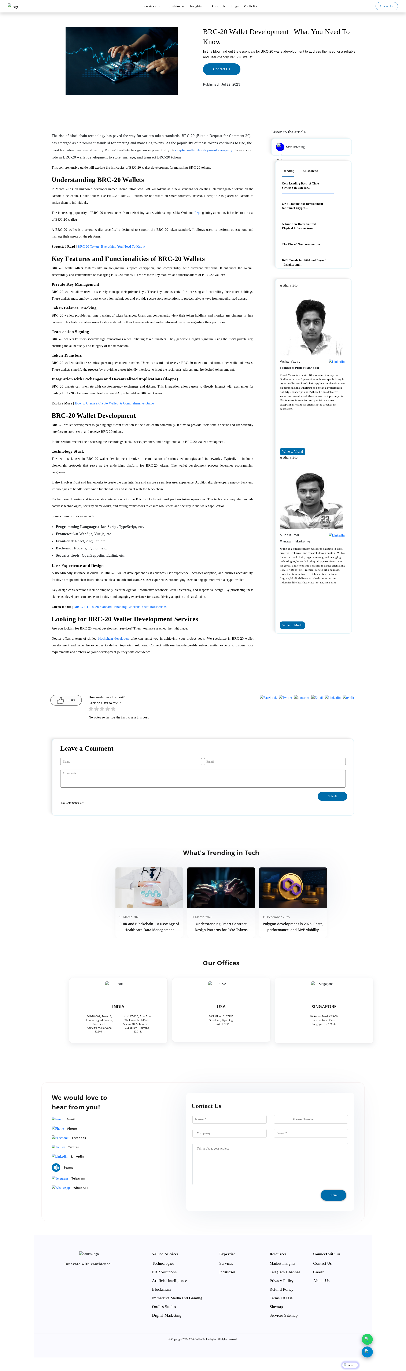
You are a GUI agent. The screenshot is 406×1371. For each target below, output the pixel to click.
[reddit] (348, 698)
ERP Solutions (164, 1272)
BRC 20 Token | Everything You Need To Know (111, 246)
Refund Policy (282, 1289)
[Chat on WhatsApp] (367, 1339)
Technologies (163, 1263)
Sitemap (276, 1306)
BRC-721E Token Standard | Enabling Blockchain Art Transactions (120, 607)
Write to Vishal (292, 451)
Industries (173, 6)
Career (318, 1272)
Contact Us (221, 69)
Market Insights (282, 1263)
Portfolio (250, 6)
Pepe (198, 212)
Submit (333, 1195)
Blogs (234, 6)
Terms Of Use (281, 1298)
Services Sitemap (284, 1315)
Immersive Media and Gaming (177, 1298)
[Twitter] (285, 698)
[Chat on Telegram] (367, 1351)
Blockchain (161, 1289)
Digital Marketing (166, 1315)
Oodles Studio (164, 1306)
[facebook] (268, 698)
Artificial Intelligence (169, 1280)
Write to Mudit (292, 625)
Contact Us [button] (387, 6)
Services (150, 6)
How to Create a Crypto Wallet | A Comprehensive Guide (114, 403)
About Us (218, 6)
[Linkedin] (333, 698)
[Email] (317, 698)
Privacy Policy (282, 1280)
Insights (196, 6)
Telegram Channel (285, 1272)
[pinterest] (301, 698)
